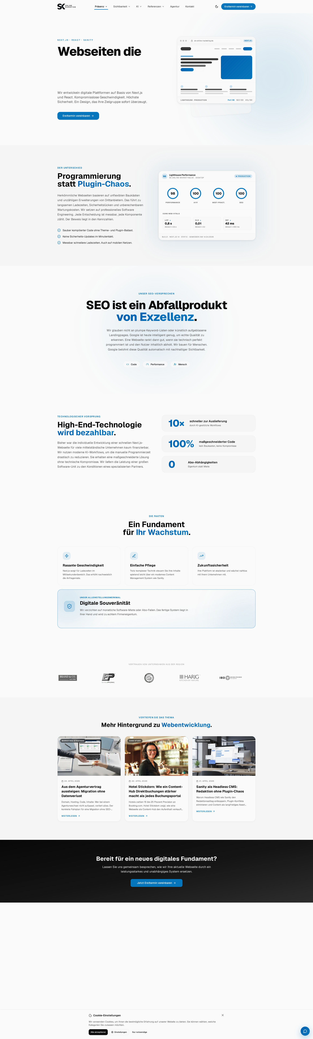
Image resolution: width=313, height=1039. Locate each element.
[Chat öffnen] (305, 1031)
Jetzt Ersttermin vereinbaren (154, 883)
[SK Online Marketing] (66, 6)
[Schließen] (222, 1015)
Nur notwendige (139, 1032)
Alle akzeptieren (98, 1032)
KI (137, 6)
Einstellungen (120, 1032)
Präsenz (99, 6)
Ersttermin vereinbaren (236, 6)
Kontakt (189, 6)
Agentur (174, 6)
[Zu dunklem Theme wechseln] (216, 6)
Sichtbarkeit (120, 6)
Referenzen (154, 6)
